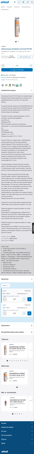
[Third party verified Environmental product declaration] (6, 85)
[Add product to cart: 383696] (29, 299)
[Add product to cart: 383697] (29, 313)
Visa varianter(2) (25, 57)
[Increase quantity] (31, 65)
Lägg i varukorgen (18, 70)
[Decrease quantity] (3, 65)
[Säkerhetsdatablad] (2, 85)
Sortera (5, 285)
